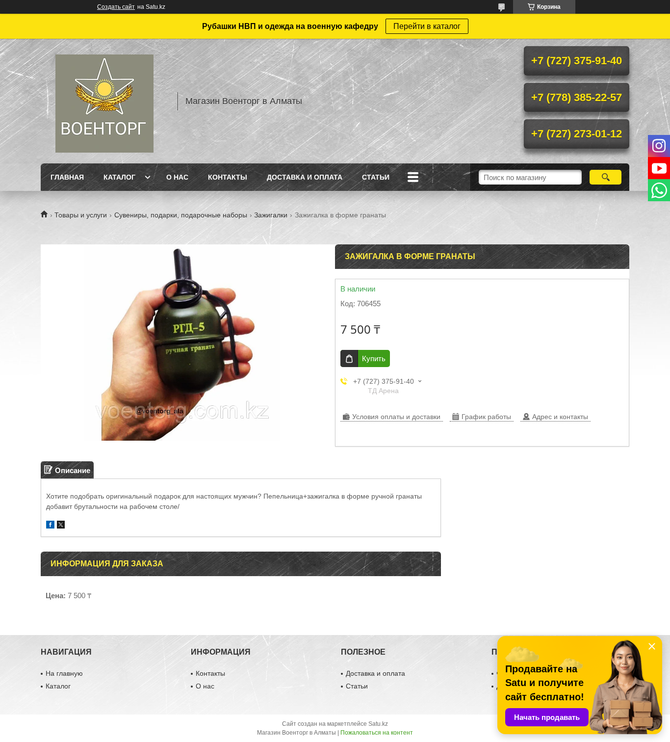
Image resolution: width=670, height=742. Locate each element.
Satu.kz (378, 723)
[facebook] (50, 526)
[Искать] (605, 177)
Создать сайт (116, 6)
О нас (177, 177)
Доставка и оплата (304, 177)
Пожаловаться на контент (376, 732)
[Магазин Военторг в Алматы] (104, 101)
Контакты (227, 177)
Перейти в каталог (427, 26)
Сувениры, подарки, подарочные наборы (180, 215)
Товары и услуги (80, 215)
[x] (61, 526)
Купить (374, 358)
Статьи (375, 177)
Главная (67, 177)
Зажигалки (270, 215)
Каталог (119, 177)
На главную (64, 673)
